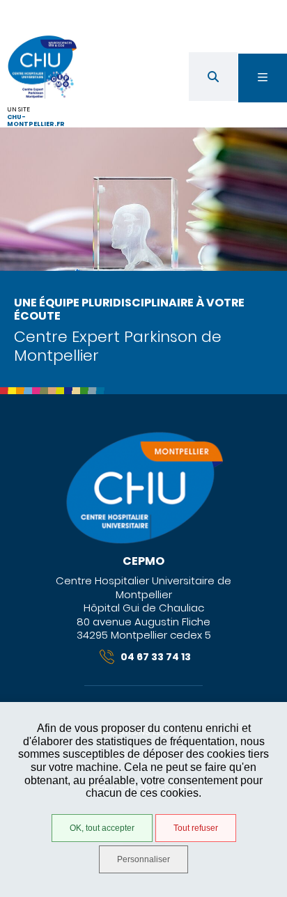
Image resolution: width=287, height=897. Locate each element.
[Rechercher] (213, 76)
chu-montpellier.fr (36, 121)
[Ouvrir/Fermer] (262, 78)
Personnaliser (143, 859)
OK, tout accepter (102, 828)
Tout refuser (195, 828)
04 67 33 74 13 (156, 656)
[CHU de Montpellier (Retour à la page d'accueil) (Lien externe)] (143, 541)
